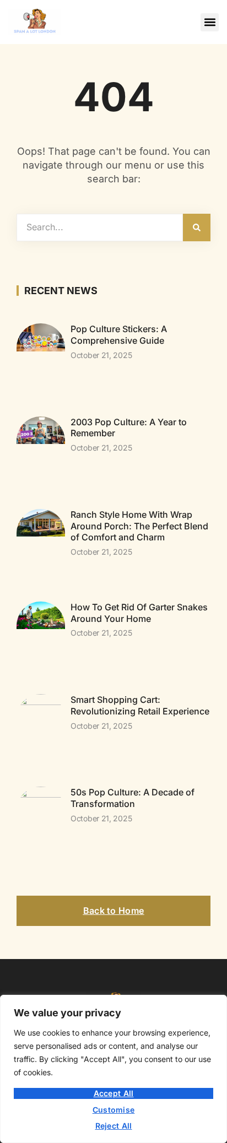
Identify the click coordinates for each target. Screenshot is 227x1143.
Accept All (114, 1093)
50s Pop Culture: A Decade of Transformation (132, 798)
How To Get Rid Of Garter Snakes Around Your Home (139, 613)
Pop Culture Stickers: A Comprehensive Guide (119, 334)
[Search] (196, 227)
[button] (210, 22)
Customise (114, 1109)
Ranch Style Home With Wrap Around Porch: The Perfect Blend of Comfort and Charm (139, 526)
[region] (113, 1069)
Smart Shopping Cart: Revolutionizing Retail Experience (140, 705)
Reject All (113, 1125)
